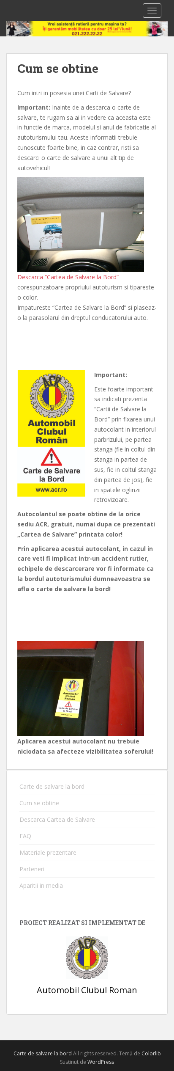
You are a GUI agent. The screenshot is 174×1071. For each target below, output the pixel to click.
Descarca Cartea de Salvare (57, 819)
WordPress (100, 1061)
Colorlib (151, 1053)
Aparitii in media (41, 885)
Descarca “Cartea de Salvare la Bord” (68, 277)
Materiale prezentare (47, 852)
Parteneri (31, 869)
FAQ (25, 836)
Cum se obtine (39, 803)
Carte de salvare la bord (51, 786)
